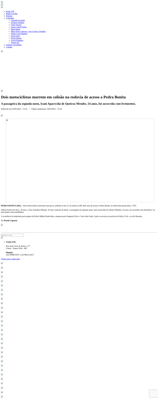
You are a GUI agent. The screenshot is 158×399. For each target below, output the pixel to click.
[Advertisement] (79, 71)
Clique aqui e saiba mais (10, 259)
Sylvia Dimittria (17, 40)
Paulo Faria (15, 36)
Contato (9, 47)
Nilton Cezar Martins (19, 34)
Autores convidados (13, 45)
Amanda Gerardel (18, 20)
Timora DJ (15, 43)
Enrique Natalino (17, 23)
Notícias (9, 16)
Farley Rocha (16, 25)
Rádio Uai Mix (12, 14)
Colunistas (10, 18)
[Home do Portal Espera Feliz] (2, 2)
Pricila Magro (16, 38)
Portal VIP (10, 11)
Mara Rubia (15, 29)
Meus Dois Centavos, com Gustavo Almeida (28, 31)
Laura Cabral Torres (19, 27)
